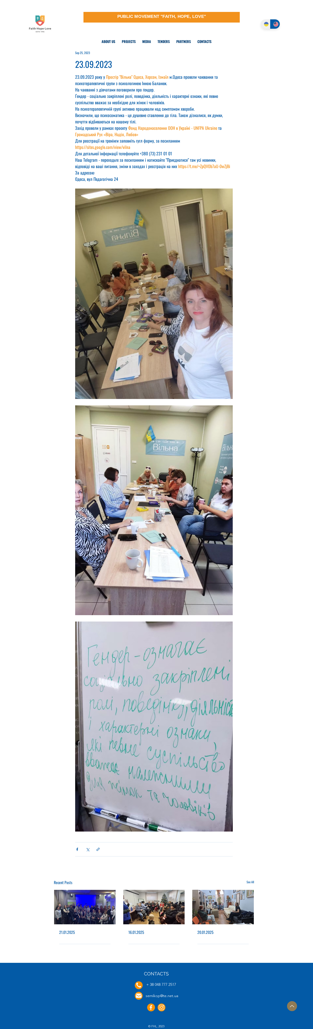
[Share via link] (98, 849)
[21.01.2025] (85, 907)
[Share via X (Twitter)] (88, 849)
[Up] (292, 1006)
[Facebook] (151, 1007)
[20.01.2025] (223, 907)
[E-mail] (139, 996)
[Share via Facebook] (77, 849)
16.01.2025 (136, 932)
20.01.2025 (205, 932)
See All (250, 882)
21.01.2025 (67, 932)
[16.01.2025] (154, 907)
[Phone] (139, 985)
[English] (275, 24)
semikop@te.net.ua (162, 995)
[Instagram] (161, 1007)
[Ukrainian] (265, 24)
